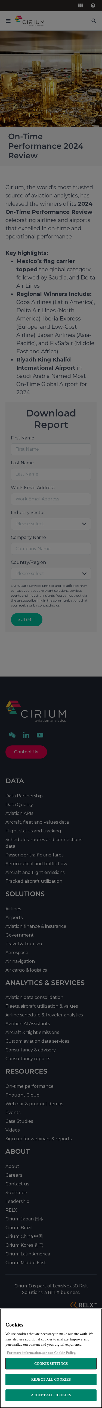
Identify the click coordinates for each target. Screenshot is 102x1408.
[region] (51, 1358)
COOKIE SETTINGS (51, 1364)
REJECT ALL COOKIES (51, 1379)
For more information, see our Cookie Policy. (41, 1353)
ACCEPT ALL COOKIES (51, 1395)
